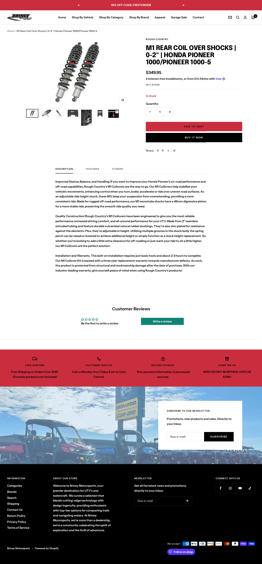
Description (64, 168)
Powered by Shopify (47, 548)
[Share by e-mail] (174, 151)
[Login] (245, 17)
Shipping (13, 503)
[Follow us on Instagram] (230, 488)
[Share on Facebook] (158, 150)
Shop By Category (111, 17)
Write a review (162, 321)
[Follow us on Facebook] (220, 488)
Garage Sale (179, 17)
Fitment (118, 168)
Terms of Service (18, 527)
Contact (198, 17)
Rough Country (157, 39)
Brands (12, 491)
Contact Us (14, 509)
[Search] (237, 17)
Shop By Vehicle (82, 17)
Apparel (160, 17)
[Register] (187, 501)
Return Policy (16, 516)
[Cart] (253, 17)
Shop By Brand (139, 17)
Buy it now (194, 137)
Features (92, 168)
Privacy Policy (16, 522)
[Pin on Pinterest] (163, 150)
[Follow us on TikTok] (250, 488)
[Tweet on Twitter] (168, 150)
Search (12, 498)
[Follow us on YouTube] (240, 488)
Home (62, 17)
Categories (14, 485)
